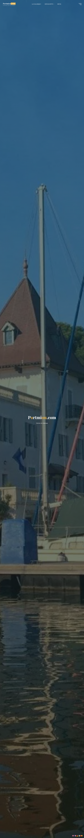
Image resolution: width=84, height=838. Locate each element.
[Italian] (80, 835)
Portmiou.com (9, 4)
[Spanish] (82, 835)
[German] (77, 835)
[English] (73, 835)
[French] (75, 835)
